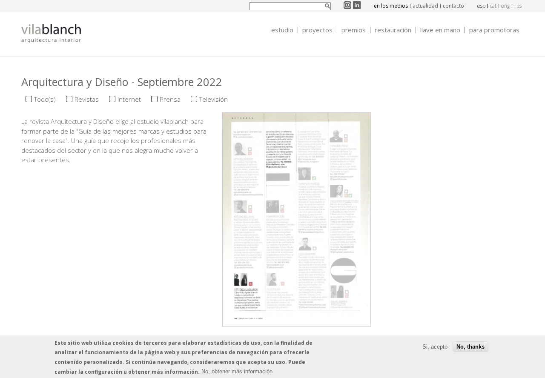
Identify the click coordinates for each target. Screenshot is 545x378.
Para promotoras (494, 30)
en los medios (391, 5)
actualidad (425, 5)
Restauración (393, 30)
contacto (453, 5)
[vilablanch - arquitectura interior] (51, 34)
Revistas (87, 99)
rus (518, 5)
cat (493, 5)
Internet (129, 99)
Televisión (213, 99)
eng (505, 5)
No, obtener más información (236, 371)
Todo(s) (45, 99)
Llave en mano (440, 30)
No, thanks (470, 346)
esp (481, 5)
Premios (353, 30)
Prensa (170, 99)
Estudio (282, 30)
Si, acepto (434, 346)
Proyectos (317, 30)
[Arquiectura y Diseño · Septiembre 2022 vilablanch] (296, 321)
